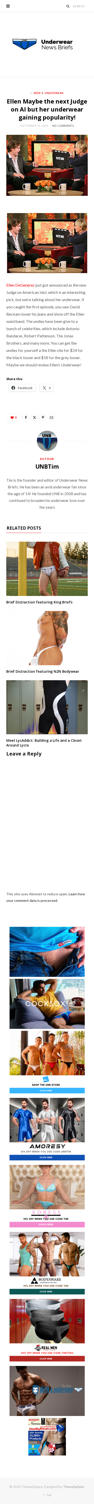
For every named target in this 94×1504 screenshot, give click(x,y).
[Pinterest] (43, 417)
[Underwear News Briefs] (47, 44)
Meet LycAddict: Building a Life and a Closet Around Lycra (44, 742)
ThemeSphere (73, 1487)
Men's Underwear (49, 93)
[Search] (68, 6)
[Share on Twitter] (34, 417)
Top (48, 1495)
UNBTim (47, 466)
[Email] (51, 417)
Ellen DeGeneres (20, 285)
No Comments (63, 126)
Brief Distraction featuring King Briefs (39, 602)
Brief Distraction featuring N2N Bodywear (42, 671)
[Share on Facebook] (26, 417)
